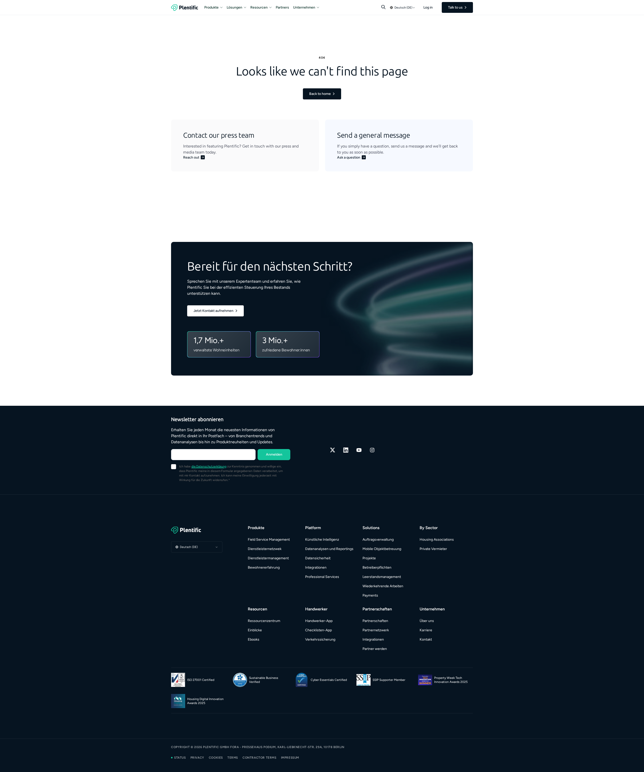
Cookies (216, 757)
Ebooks (253, 639)
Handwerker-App (319, 621)
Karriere (426, 630)
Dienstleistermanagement (268, 558)
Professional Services (322, 577)
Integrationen (316, 567)
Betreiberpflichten (377, 567)
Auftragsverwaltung (378, 539)
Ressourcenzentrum (264, 621)
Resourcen (259, 7)
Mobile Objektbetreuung (382, 549)
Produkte (211, 7)
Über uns (427, 621)
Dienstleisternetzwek (264, 549)
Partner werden (375, 649)
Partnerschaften (375, 621)
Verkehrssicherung (320, 639)
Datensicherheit (318, 558)
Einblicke (255, 630)
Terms (232, 757)
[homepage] (184, 8)
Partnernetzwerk (376, 630)
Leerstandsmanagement (382, 577)
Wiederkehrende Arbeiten (383, 586)
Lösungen (234, 7)
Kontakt (426, 639)
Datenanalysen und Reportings (329, 549)
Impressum (290, 757)
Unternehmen (304, 7)
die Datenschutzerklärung (208, 466)
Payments (370, 595)
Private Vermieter (433, 549)
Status (180, 757)
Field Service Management (269, 539)
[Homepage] (196, 530)
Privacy (197, 757)
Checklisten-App (318, 630)
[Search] (383, 7)
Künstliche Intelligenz (322, 539)
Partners (282, 7)
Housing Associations (437, 539)
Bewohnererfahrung (264, 567)
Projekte (369, 558)
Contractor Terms (259, 757)
